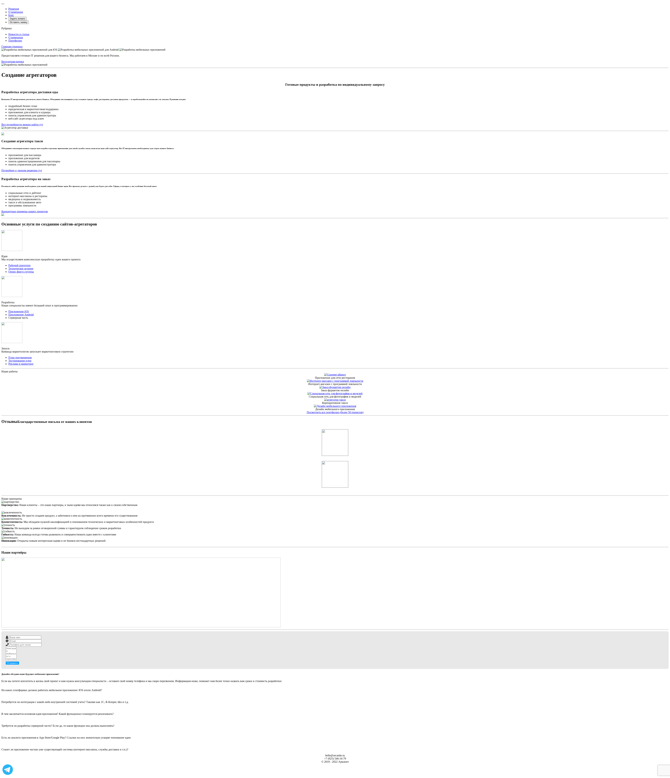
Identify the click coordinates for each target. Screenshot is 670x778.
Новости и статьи (18, 34)
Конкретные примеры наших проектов (24, 211)
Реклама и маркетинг (21, 363)
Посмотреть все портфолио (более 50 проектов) (335, 412)
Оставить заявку (18, 22)
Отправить (12, 663)
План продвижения (20, 357)
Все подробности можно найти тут (22, 124)
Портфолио (15, 40)
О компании (15, 11)
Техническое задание (20, 268)
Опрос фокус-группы (21, 271)
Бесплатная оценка (12, 61)
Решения (13, 8)
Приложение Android (21, 314)
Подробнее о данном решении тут (21, 170)
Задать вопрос (17, 18)
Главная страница (12, 46)
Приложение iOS (18, 311)
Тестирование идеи (19, 360)
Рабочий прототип (19, 265)
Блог (11, 15)
